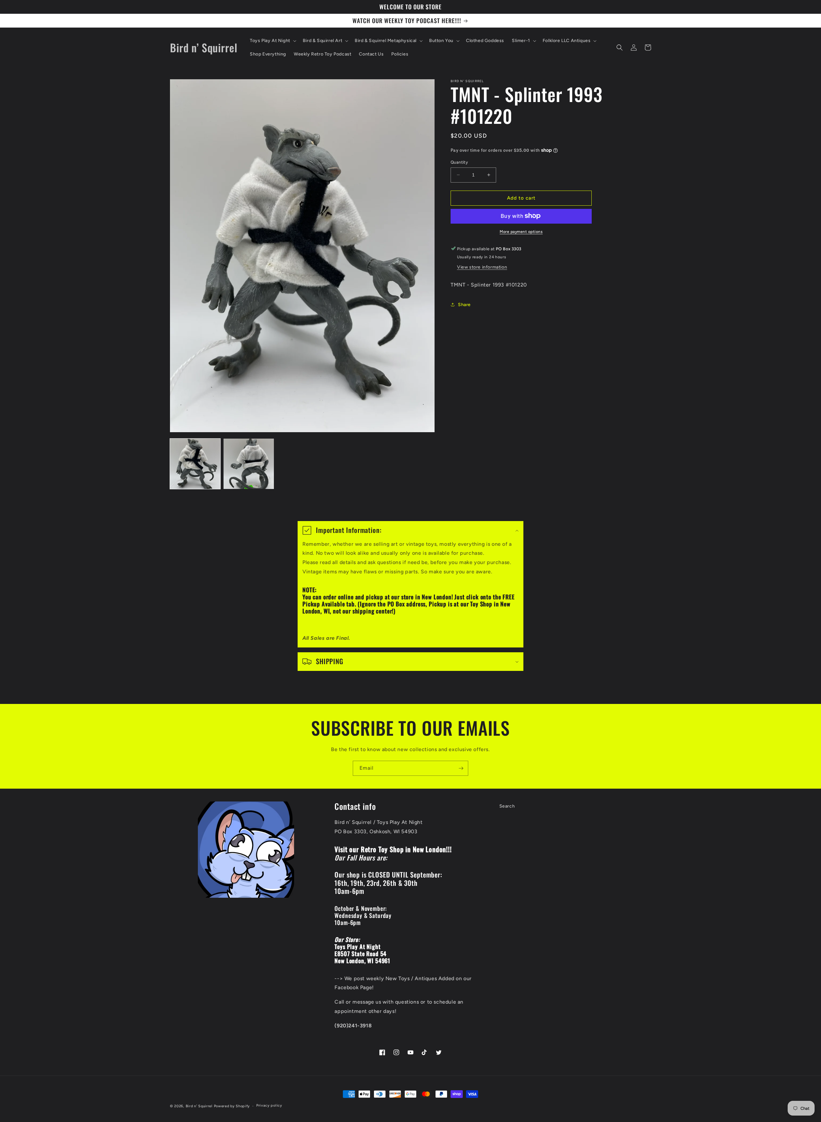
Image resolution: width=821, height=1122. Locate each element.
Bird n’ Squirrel (200, 1106)
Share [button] (464, 304)
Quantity (459, 162)
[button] (272, 40)
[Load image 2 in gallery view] (249, 464)
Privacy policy (269, 1105)
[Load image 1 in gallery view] (195, 464)
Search (507, 806)
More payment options (521, 231)
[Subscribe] (461, 768)
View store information (482, 267)
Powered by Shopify (232, 1106)
